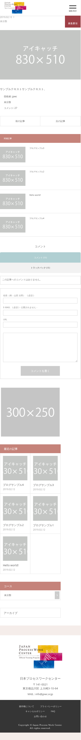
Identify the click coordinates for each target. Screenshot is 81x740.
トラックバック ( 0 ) (40, 267)
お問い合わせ (40, 716)
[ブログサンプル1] (45, 508)
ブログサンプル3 (36, 148)
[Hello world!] (12, 201)
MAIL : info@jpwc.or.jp (40, 694)
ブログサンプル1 (43, 525)
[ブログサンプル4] (12, 225)
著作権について (26, 706)
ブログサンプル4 (36, 218)
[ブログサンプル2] (12, 178)
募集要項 (72, 23)
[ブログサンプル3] (12, 154)
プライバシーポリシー (51, 706)
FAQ (53, 711)
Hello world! (35, 195)
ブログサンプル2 (36, 171)
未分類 (3, 21)
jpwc (14, 96)
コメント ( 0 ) (40, 257)
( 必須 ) (18, 295)
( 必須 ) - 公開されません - (20, 307)
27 (15, 108)
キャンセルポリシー (35, 711)
